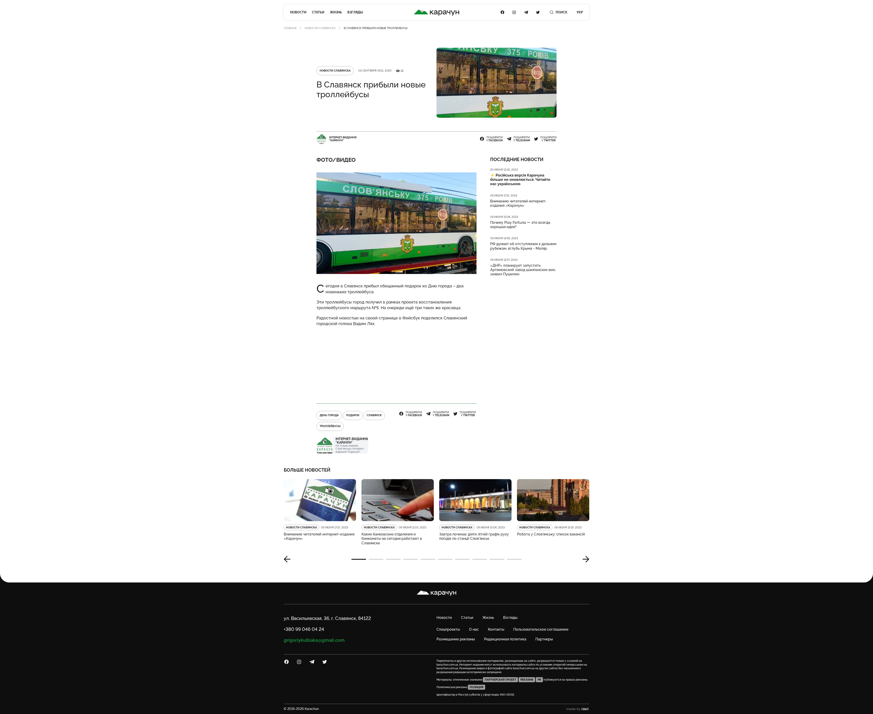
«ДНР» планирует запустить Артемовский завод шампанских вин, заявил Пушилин (523, 269)
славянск (374, 415)
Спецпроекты (448, 629)
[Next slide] (584, 559)
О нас (474, 629)
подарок (352, 415)
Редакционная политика (505, 639)
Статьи (318, 12)
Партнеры (544, 639)
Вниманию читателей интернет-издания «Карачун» (518, 203)
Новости (298, 12)
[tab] (358, 559)
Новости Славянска (320, 28)
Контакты (496, 629)
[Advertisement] (396, 363)
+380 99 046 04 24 (304, 629)
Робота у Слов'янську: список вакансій (551, 534)
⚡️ (520, 179)
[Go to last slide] (289, 559)
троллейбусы (330, 426)
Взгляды (355, 12)
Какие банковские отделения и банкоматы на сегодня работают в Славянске (391, 538)
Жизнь (336, 12)
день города (329, 415)
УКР (580, 12)
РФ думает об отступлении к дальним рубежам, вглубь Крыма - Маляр (523, 246)
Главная (290, 28)
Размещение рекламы (455, 639)
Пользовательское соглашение (540, 629)
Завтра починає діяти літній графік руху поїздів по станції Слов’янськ (474, 536)
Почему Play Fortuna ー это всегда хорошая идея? (520, 224)
